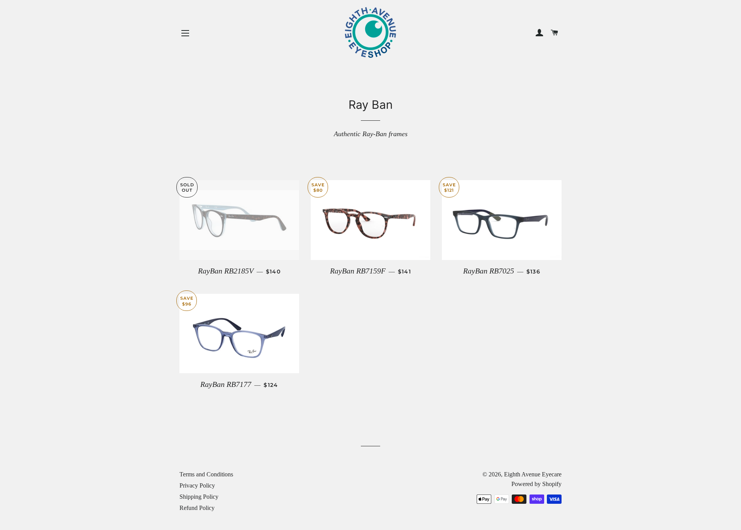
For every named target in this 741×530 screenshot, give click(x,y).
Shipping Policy (198, 496)
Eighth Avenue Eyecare (533, 474)
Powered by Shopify (536, 484)
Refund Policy (197, 508)
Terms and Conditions (206, 474)
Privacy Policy (197, 485)
